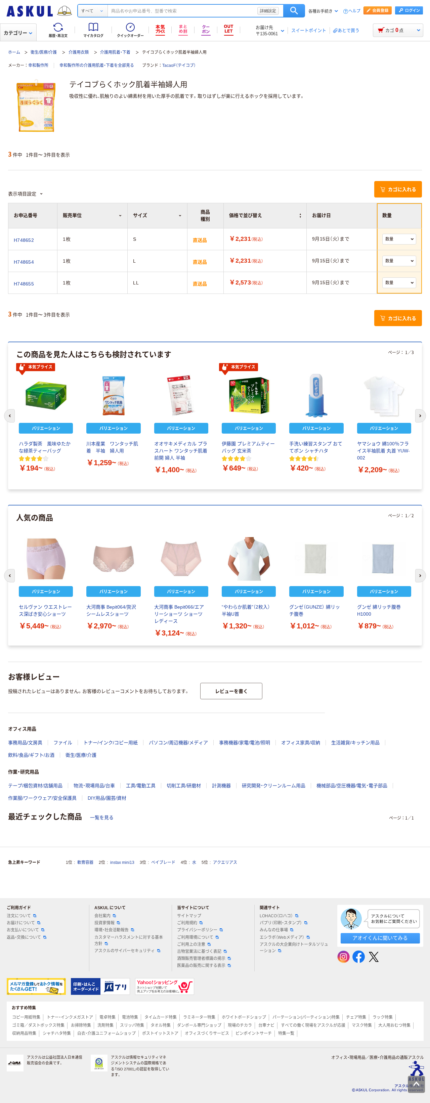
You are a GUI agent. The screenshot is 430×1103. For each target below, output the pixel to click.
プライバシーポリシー (197, 930)
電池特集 (130, 1017)
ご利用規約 (187, 923)
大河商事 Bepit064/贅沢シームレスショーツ (111, 610)
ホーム (14, 52)
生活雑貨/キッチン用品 (355, 742)
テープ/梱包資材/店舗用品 (35, 785)
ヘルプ (354, 11)
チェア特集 (356, 1017)
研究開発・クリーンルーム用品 (273, 785)
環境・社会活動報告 (111, 930)
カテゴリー (15, 33)
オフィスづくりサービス (207, 1033)
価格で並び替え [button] (245, 215)
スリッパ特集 (132, 1025)
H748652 (24, 240)
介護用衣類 (79, 52)
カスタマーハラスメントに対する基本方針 (128, 940)
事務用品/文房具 (25, 742)
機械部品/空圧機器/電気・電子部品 (351, 785)
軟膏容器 (85, 862)
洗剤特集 (105, 1025)
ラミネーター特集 (199, 1017)
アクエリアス (225, 862)
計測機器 (221, 785)
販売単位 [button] (72, 215)
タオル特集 (160, 1025)
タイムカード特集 (160, 1017)
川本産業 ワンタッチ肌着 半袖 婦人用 (112, 447)
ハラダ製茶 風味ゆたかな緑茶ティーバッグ (45, 447)
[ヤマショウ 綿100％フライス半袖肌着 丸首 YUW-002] (384, 395)
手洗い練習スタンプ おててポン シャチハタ (315, 447)
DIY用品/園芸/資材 (107, 798)
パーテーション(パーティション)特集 (306, 1017)
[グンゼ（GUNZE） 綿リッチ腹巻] (316, 559)
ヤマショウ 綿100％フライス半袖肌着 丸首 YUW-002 (383, 450)
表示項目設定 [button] (22, 193)
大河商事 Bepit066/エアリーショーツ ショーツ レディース (179, 614)
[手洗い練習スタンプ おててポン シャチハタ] (316, 395)
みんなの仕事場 (274, 930)
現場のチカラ (240, 1025)
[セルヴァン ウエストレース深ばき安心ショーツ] (46, 559)
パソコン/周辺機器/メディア (178, 742)
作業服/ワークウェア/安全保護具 (42, 798)
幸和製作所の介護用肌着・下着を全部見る (96, 65)
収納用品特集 (24, 1033)
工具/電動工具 (141, 785)
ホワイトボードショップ (244, 1017)
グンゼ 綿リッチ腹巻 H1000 (379, 610)
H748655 (24, 283)
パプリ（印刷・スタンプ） (281, 923)
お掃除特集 (81, 1025)
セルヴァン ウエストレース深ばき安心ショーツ (45, 610)
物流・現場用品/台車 (94, 785)
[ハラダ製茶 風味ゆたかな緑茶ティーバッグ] (46, 395)
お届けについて (21, 923)
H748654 (24, 262)
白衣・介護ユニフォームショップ (106, 1033)
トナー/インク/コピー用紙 (110, 742)
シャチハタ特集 (57, 1033)
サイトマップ (189, 916)
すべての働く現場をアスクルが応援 (313, 1025)
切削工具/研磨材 (184, 785)
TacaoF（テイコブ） (179, 65)
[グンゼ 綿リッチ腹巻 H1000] (384, 559)
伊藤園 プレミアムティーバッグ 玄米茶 (248, 447)
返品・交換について (24, 937)
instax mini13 (122, 862)
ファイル (62, 742)
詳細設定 (268, 11)
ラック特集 (383, 1017)
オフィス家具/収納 (300, 742)
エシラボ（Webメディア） (282, 937)
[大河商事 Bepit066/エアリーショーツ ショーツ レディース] (181, 559)
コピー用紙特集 (26, 1017)
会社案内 (102, 916)
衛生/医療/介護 (44, 52)
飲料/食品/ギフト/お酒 (31, 755)
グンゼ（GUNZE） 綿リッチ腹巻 (314, 610)
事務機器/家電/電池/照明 (244, 742)
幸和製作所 (38, 65)
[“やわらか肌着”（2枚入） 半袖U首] (248, 559)
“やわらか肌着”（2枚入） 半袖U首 (246, 610)
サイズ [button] (140, 215)
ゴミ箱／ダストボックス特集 (38, 1025)
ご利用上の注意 (191, 944)
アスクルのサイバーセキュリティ (124, 950)
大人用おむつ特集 (394, 1025)
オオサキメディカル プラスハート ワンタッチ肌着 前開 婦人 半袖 (180, 450)
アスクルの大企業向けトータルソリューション (294, 947)
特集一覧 (286, 1033)
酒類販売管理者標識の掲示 (201, 958)
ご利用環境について (195, 937)
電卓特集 (107, 1017)
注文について (19, 916)
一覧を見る (102, 817)
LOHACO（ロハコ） (276, 916)
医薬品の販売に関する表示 (201, 965)
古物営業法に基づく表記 (199, 951)
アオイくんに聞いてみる (380, 938)
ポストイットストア (160, 1033)
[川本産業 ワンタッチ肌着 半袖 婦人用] (113, 395)
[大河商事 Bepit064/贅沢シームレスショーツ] (113, 559)
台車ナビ (266, 1025)
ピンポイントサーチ (253, 1033)
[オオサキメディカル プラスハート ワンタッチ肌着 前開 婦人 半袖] (181, 395)
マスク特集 (362, 1025)
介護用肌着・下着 (115, 52)
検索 (294, 10)
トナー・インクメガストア (70, 1017)
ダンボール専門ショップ (199, 1025)
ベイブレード (163, 862)
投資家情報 (104, 923)
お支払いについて (23, 930)
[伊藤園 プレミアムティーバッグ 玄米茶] (248, 395)
